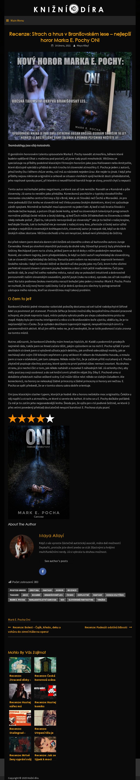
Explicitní (83, 595)
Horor (59, 590)
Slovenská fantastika (81, 599)
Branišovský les (53, 595)
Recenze (72, 590)
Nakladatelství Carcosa (42, 599)
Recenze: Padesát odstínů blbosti (106, 627)
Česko (70, 595)
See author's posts (56, 561)
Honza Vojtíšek (115, 595)
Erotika (34, 590)
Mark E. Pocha (17, 599)
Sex (62, 599)
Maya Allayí (83, 45)
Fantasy (47, 590)
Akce (25, 595)
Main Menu (17, 20)
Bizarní (36, 595)
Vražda (101, 599)
